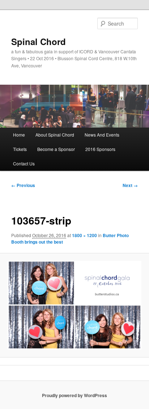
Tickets (20, 149)
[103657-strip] (74, 305)
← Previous (23, 185)
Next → (130, 185)
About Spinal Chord (54, 135)
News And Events (102, 135)
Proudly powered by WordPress (74, 395)
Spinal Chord (38, 41)
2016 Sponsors (100, 149)
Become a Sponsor (56, 149)
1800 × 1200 (84, 235)
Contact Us (24, 163)
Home (19, 135)
